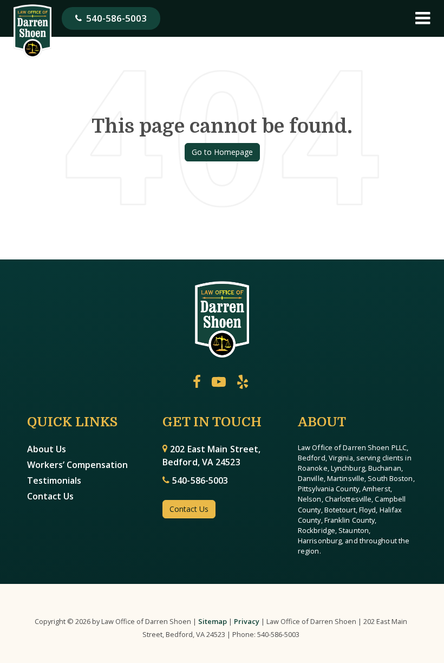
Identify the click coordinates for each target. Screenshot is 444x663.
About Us (46, 449)
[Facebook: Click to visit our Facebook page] (196, 382)
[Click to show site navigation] (422, 18)
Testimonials (54, 480)
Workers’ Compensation (77, 465)
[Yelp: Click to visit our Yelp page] (242, 382)
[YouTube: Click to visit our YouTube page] (218, 382)
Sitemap (212, 621)
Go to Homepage (222, 152)
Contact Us (50, 496)
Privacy (246, 621)
